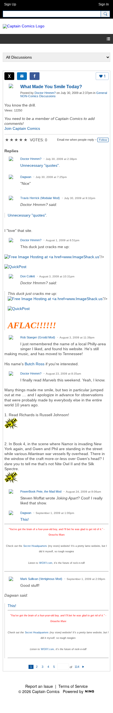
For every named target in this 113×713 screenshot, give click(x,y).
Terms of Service (73, 686)
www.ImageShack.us (81, 257)
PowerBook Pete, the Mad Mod (40, 491)
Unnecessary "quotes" (39, 165)
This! (24, 519)
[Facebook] (34, 76)
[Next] (83, 666)
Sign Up (10, 4)
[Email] (22, 76)
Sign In (103, 4)
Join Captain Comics (22, 128)
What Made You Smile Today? (51, 86)
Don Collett (27, 276)
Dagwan (25, 177)
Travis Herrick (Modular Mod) (40, 198)
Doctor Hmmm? (45, 92)
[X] (9, 76)
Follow (103, 139)
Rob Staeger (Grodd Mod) (37, 337)
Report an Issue (39, 686)
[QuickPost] (15, 266)
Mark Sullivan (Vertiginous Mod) (41, 578)
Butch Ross (34, 364)
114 (77, 666)
